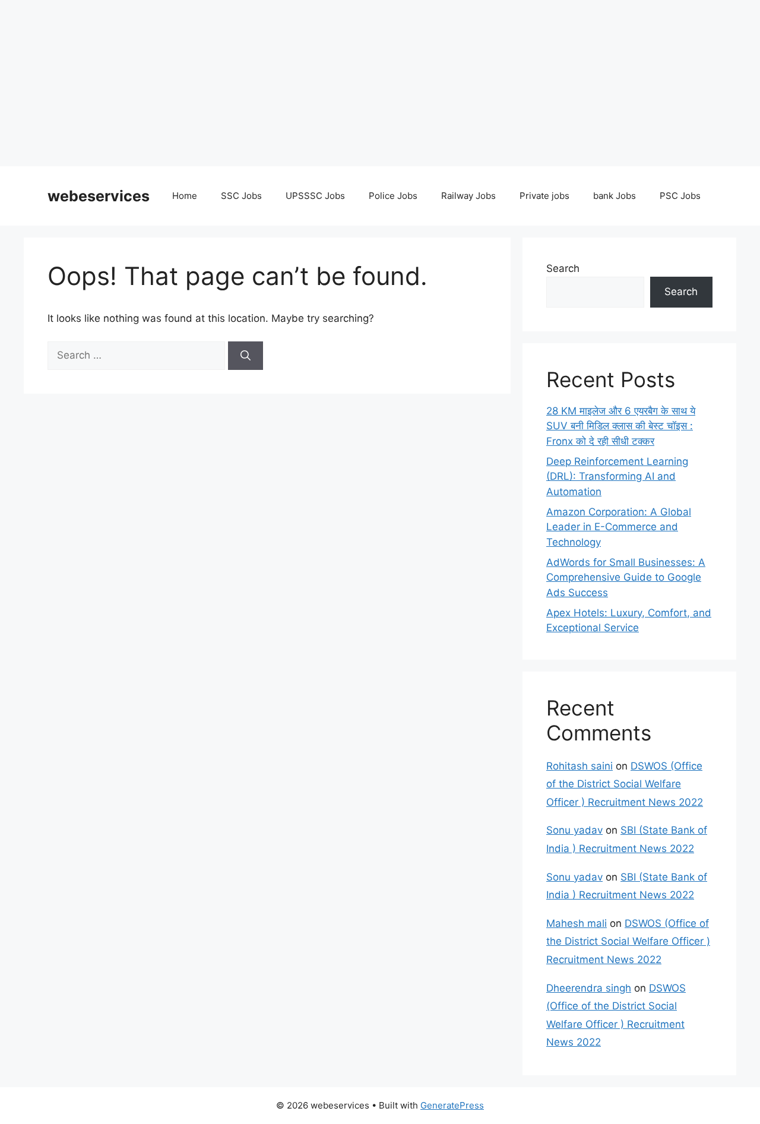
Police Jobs (393, 195)
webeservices (99, 196)
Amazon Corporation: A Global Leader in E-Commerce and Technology (618, 527)
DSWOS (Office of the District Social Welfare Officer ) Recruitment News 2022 (624, 784)
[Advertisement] (356, 83)
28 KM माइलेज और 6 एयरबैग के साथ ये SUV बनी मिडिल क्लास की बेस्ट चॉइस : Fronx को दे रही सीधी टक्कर (620, 426)
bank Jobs (614, 195)
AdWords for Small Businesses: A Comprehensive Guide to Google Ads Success (625, 577)
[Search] (245, 355)
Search (563, 268)
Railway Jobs (468, 195)
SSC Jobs (241, 195)
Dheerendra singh (588, 988)
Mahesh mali (576, 923)
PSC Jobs (680, 195)
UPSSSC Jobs (315, 195)
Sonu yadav (574, 830)
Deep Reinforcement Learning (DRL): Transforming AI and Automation (617, 476)
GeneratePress (452, 1105)
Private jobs (544, 195)
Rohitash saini (579, 766)
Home (184, 195)
